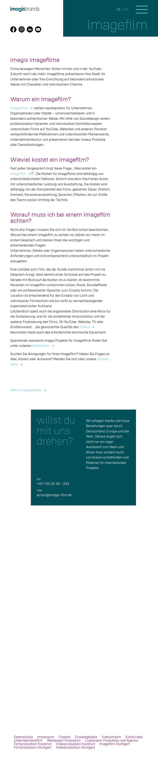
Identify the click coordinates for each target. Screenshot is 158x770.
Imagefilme (19, 108)
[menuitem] (23, 737)
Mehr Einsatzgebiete (25, 390)
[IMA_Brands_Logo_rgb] (24, 9)
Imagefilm (18, 174)
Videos (84, 327)
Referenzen (41, 346)
